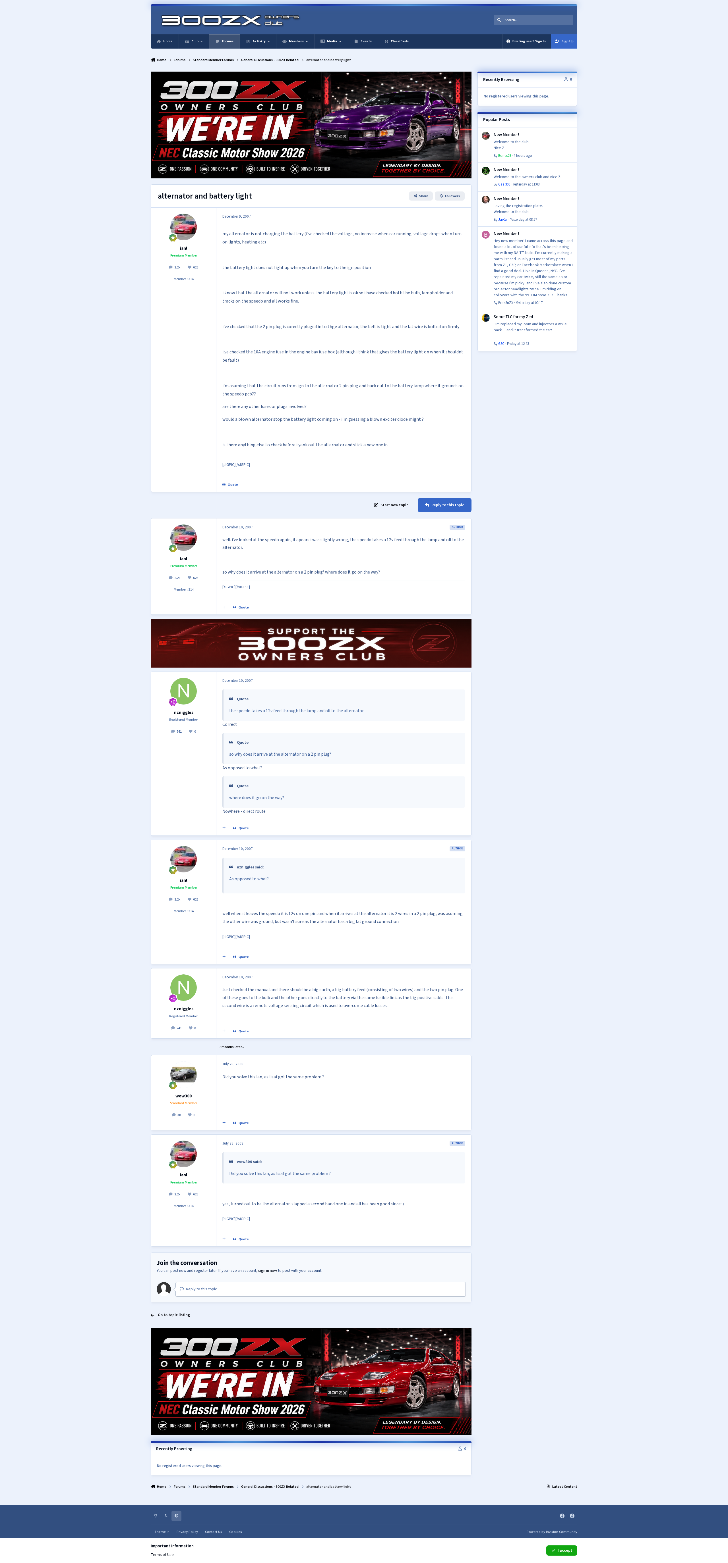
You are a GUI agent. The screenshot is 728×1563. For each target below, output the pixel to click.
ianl (183, 248)
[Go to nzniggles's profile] (183, 691)
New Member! (506, 135)
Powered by (552, 1531)
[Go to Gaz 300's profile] (486, 171)
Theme (160, 1531)
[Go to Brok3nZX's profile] (486, 235)
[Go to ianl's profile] (183, 227)
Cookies (235, 1531)
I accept (565, 1550)
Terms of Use (162, 1555)
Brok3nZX (505, 302)
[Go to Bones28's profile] (486, 136)
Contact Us (213, 1531)
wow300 (183, 1096)
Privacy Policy (187, 1531)
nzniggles (183, 712)
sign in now (267, 1271)
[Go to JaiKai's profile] (486, 200)
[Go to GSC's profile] (486, 318)
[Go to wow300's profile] (183, 1074)
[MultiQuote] (224, 607)
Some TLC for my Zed (513, 317)
